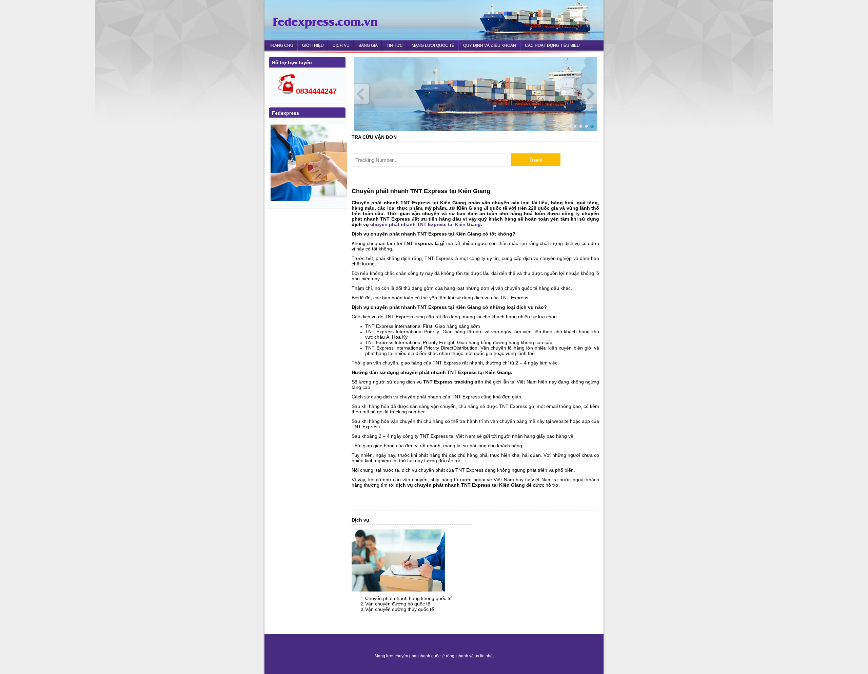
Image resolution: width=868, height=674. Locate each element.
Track (535, 160)
